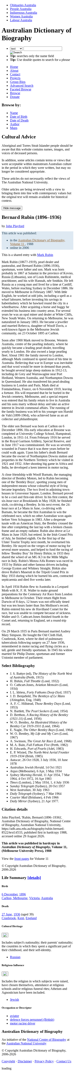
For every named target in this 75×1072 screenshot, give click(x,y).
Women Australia (21, 16)
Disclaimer (25, 1061)
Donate (15, 97)
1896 (22, 894)
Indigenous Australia (23, 12)
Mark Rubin (45, 255)
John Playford (15, 226)
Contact (15, 74)
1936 (17, 914)
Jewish (14, 999)
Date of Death (19, 120)
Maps (13, 128)
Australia (47, 898)
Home (14, 67)
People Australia (20, 9)
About (14, 70)
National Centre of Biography (46, 1039)
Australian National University (26, 1043)
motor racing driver (22, 1023)
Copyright (8, 1061)
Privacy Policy (44, 1061)
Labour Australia (21, 20)
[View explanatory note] (5, 935)
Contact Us (63, 1061)
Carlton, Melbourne (15, 898)
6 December (10, 894)
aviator (14, 1016)
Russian (15, 957)
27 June (7, 914)
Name (14, 113)
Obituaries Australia (23, 5)
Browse (15, 93)
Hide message (12, 208)
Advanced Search (21, 85)
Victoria (34, 898)
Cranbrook (9, 918)
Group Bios (17, 82)
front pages (21, 858)
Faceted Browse (20, 89)
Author (14, 124)
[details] (34, 877)
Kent (21, 918)
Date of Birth (18, 116)
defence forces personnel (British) (32, 1019)
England (31, 918)
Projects (15, 78)
